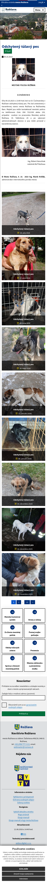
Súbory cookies (23, 802)
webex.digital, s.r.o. (23, 843)
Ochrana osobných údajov (23, 799)
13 (27, 602)
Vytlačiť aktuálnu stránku (23, 811)
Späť (8, 51)
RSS (24, 834)
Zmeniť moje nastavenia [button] (23, 874)
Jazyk (41, 2)
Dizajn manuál (23, 817)
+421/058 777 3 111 (22, 744)
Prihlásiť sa (23, 713)
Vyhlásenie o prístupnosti (23, 797)
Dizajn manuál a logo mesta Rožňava (23, 820)
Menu (37, 10)
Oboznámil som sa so (22, 706)
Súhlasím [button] (23, 869)
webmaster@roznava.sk (23, 747)
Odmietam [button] (23, 879)
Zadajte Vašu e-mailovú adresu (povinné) (18, 693)
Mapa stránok (23, 814)
